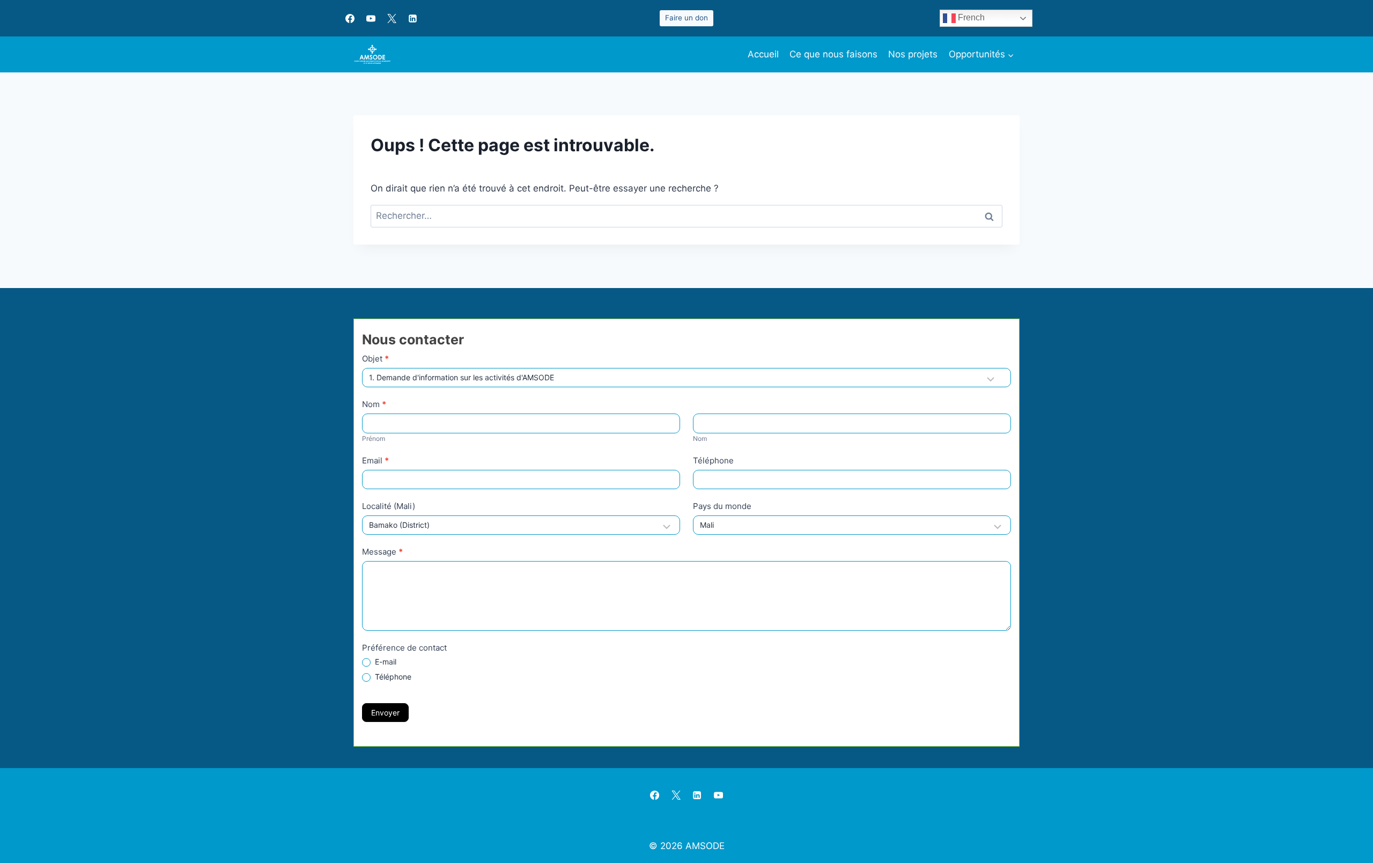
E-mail (384, 661)
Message (382, 552)
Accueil (763, 54)
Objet (375, 358)
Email (375, 460)
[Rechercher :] (686, 215)
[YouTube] (370, 18)
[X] (391, 18)
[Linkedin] (412, 18)
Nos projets (913, 54)
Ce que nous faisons (833, 54)
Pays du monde (722, 506)
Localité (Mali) (388, 506)
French (970, 17)
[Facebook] (350, 18)
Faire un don (686, 17)
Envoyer (385, 712)
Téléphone (713, 460)
